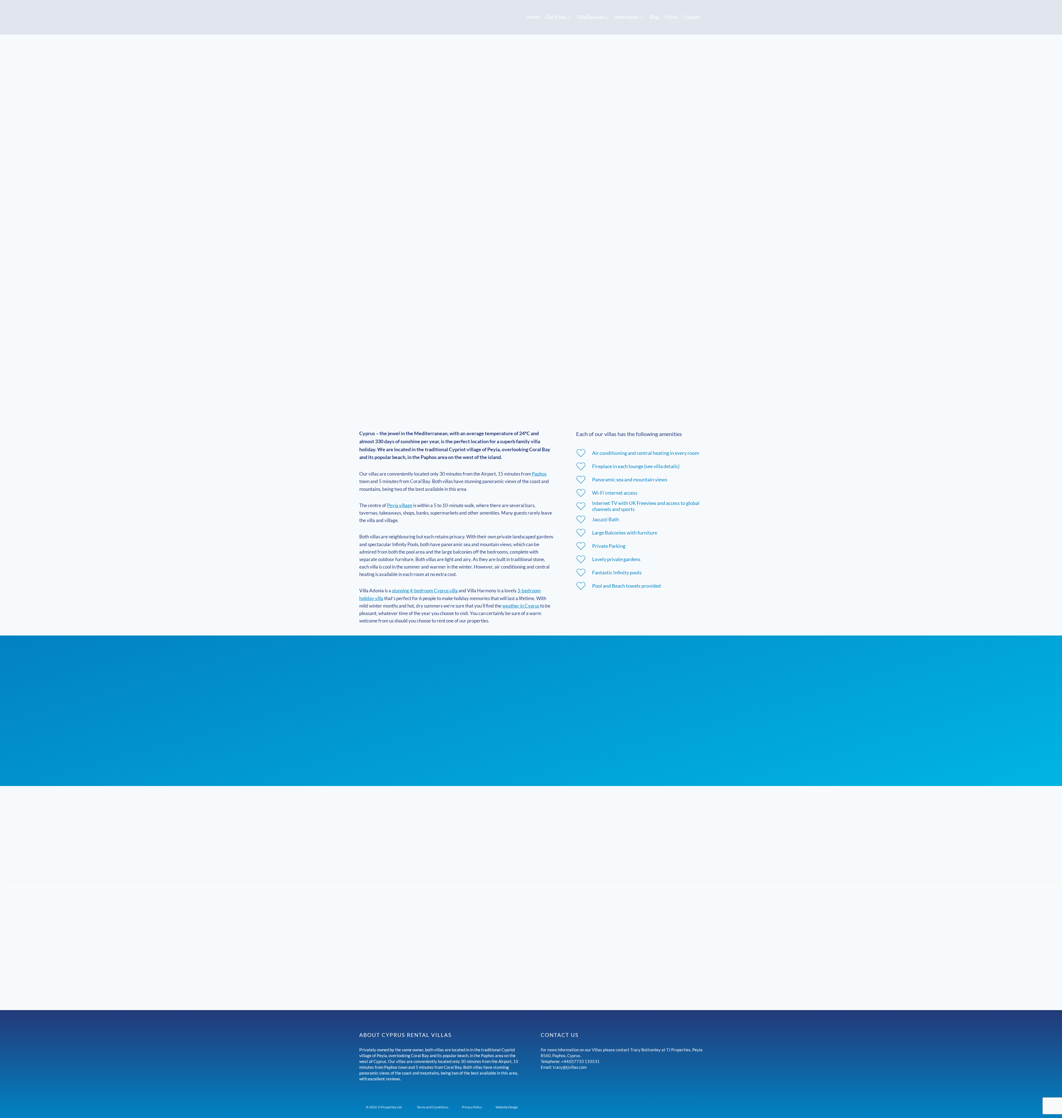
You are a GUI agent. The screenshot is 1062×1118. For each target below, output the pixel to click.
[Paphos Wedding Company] (663, 1081)
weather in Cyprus (520, 606)
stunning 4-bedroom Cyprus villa (425, 590)
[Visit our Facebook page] (580, 1081)
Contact (691, 17)
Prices (671, 17)
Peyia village (399, 505)
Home (533, 17)
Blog (654, 17)
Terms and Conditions (432, 1107)
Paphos (539, 474)
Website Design (507, 1107)
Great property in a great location (531, 915)
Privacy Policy (472, 1107)
